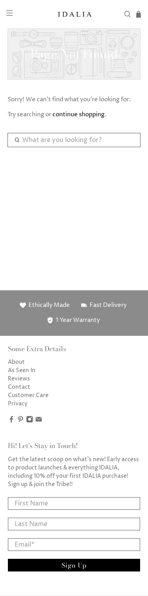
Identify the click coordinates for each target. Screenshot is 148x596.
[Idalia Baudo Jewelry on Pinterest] (20, 421)
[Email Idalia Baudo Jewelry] (38, 421)
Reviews (19, 378)
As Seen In (22, 370)
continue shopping (78, 114)
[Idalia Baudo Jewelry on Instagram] (29, 421)
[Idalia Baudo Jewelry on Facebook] (11, 421)
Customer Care (28, 395)
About (16, 362)
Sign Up (74, 565)
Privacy (18, 403)
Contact (19, 387)
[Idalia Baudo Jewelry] (74, 14)
